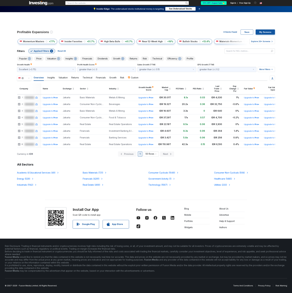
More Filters (264, 69)
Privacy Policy (264, 285)
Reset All (62, 51)
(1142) (25, 184)
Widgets (188, 227)
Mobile (187, 215)
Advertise (224, 215)
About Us (223, 208)
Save (246, 32)
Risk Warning (281, 285)
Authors (223, 227)
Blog (186, 208)
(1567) (158, 184)
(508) (229, 172)
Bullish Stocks (190, 41)
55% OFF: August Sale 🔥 (214, 3)
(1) (160, 178)
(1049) (161, 172)
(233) (220, 184)
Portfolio (188, 221)
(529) (23, 178)
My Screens (265, 32)
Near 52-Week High (152, 41)
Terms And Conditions (243, 285)
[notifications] (255, 2)
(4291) (91, 178)
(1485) (223, 178)
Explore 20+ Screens (260, 41)
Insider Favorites (73, 41)
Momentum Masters (33, 41)
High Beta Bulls (112, 41)
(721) (93, 172)
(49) (36, 172)
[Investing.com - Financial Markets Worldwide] (41, 3)
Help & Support (227, 221)
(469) (91, 184)
